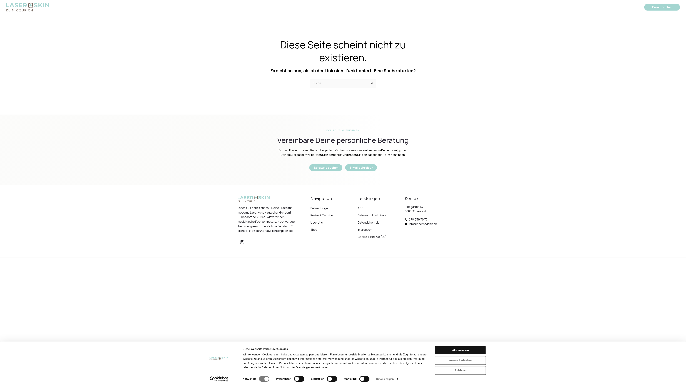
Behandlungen (312, 7)
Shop (384, 7)
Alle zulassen (460, 350)
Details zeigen (385, 378)
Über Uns (365, 7)
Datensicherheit (368, 222)
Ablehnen (460, 370)
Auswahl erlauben (460, 360)
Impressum (365, 230)
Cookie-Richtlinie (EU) (372, 237)
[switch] (299, 379)
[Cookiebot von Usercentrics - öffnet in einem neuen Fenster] (219, 379)
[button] (323, 7)
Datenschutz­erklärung (372, 215)
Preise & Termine (342, 7)
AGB (360, 208)
